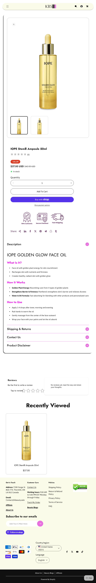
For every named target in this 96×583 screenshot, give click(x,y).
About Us (38, 573)
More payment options (42, 205)
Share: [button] (14, 231)
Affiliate (59, 573)
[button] (7, 6)
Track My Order (33, 502)
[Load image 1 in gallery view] (19, 125)
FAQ (50, 506)
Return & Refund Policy (55, 492)
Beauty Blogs (49, 573)
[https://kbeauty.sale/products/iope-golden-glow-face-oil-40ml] (25, 231)
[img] (18, 154)
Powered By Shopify (48, 579)
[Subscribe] (40, 524)
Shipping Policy (55, 487)
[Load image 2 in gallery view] (39, 125)
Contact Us (31, 487)
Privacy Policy (54, 498)
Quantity (15, 177)
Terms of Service (55, 502)
